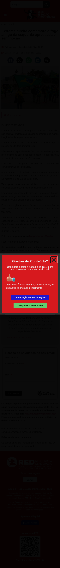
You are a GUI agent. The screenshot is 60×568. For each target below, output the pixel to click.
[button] (54, 260)
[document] (30, 284)
